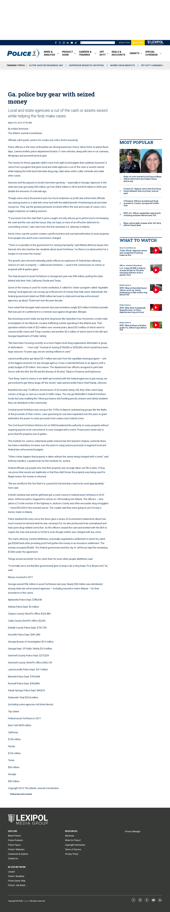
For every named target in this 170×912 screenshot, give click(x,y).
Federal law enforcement (21, 794)
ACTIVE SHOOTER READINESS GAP (46, 65)
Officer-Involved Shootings (131, 265)
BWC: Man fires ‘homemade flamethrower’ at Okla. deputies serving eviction (132, 310)
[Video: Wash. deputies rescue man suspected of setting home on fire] (156, 250)
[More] (58, 53)
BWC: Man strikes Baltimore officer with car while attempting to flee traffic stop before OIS (133, 291)
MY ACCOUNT (137, 43)
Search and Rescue (128, 248)
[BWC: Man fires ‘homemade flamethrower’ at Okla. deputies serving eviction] (156, 307)
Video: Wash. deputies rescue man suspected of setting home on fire (133, 252)
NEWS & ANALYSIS (49, 53)
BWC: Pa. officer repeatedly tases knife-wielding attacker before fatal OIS (142, 214)
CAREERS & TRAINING (85, 53)
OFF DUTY (103, 53)
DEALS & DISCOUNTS (118, 53)
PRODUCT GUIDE (67, 53)
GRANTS (134, 53)
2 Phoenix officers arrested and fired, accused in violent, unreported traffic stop (141, 203)
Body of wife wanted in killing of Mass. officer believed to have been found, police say (143, 179)
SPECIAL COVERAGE (151, 53)
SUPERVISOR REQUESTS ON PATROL (86, 65)
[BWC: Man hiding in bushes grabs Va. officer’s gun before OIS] (156, 325)
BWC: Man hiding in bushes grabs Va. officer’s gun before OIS (133, 327)
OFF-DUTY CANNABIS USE (153, 65)
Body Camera (125, 285)
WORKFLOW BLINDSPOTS (122, 65)
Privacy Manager (132, 831)
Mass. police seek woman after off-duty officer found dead (142, 224)
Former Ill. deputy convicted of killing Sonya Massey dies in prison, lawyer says (142, 191)
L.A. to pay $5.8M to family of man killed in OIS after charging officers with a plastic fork (133, 271)
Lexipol (26, 901)
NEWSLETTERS (124, 43)
